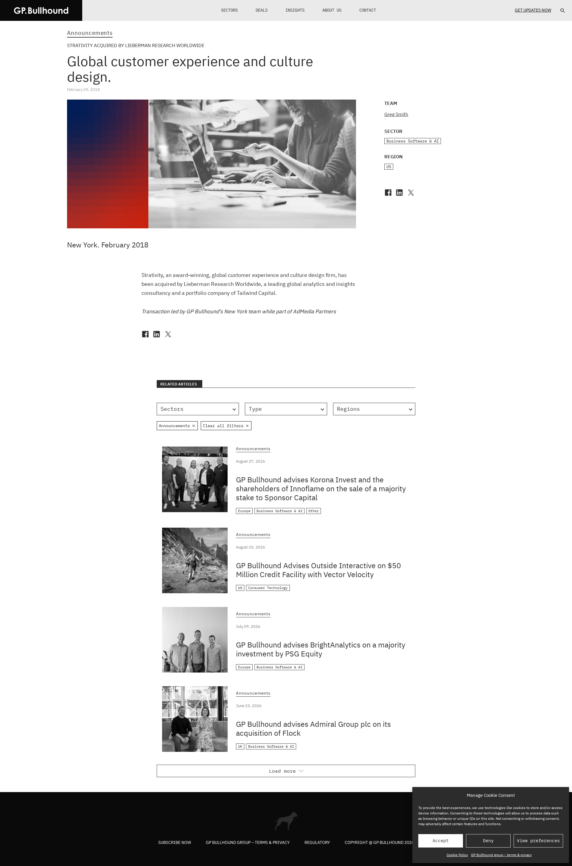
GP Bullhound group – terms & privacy (501, 855)
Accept (441, 840)
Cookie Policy (457, 855)
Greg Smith (396, 114)
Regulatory (317, 842)
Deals (262, 10)
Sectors (229, 10)
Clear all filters (223, 425)
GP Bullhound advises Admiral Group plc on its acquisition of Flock (313, 728)
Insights (294, 10)
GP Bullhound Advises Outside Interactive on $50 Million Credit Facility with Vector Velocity (318, 569)
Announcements (90, 32)
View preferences (538, 840)
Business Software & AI (412, 141)
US (388, 166)
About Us (331, 10)
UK (240, 746)
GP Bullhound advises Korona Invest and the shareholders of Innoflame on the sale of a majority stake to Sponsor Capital (321, 488)
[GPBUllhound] (41, 10)
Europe (244, 511)
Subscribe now (174, 842)
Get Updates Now (533, 10)
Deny (488, 840)
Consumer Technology (268, 587)
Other (313, 511)
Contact (367, 10)
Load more (282, 771)
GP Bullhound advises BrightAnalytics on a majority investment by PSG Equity (320, 649)
